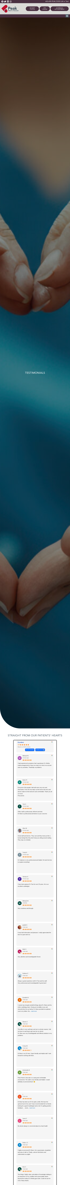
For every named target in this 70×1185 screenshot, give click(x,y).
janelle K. (25, 925)
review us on (39, 749)
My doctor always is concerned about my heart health (33, 1126)
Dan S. (24, 1167)
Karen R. (25, 780)
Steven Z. (25, 1021)
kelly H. (24, 949)
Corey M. (25, 1046)
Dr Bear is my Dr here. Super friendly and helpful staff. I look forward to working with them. (34, 1054)
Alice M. (25, 828)
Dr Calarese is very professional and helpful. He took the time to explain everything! (35, 861)
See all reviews (30, 749)
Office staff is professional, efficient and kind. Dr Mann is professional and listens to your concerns (32, 812)
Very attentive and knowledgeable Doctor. (29, 956)
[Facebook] (2, 2)
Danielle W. (26, 997)
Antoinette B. (26, 1070)
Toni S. (24, 804)
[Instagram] (11, 2)
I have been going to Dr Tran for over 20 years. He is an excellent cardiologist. (33, 885)
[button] (67, 16)
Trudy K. (25, 852)
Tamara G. (25, 876)
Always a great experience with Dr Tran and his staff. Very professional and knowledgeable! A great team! (32, 982)
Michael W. (26, 756)
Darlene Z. (25, 973)
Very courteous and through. (25, 908)
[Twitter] (5, 2)
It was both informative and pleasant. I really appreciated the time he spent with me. (34, 933)
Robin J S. (25, 1142)
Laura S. (25, 1118)
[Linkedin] (8, 2)
